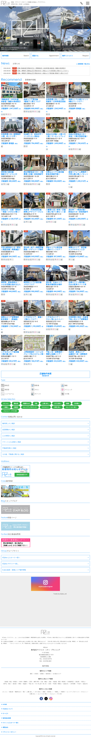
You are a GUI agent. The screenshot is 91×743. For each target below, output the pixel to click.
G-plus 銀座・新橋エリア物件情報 (14, 570)
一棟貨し (6, 407)
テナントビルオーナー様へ (11, 722)
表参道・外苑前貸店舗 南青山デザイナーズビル (33, 211)
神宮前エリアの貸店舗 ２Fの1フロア (32, 283)
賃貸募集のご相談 (8, 429)
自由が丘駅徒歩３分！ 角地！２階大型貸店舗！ (78, 135)
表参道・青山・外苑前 (11, 681)
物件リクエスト (75, 56)
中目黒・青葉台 (57, 683)
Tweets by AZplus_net (60, 594)
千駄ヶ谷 (31, 683)
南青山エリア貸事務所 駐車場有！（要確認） (10, 318)
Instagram (50, 698)
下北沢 (79, 683)
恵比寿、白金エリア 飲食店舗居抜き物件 (54, 283)
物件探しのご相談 (8, 423)
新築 (67, 403)
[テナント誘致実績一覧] (15, 497)
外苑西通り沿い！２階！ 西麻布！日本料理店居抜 (56, 100)
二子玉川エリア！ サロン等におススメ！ (55, 318)
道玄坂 (14, 683)
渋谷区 (36, 673)
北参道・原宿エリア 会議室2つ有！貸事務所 (78, 353)
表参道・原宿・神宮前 (59, 681)
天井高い (77, 403)
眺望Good (26, 403)
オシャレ (6, 403)
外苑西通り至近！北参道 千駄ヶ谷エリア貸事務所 (78, 318)
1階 (36, 403)
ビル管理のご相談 (8, 436)
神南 (19, 683)
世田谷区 (48, 673)
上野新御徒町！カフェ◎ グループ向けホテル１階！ (34, 353)
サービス (5, 713)
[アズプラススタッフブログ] (15, 513)
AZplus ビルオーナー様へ (11, 557)
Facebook (41, 698)
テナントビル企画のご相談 (11, 442)
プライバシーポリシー (9, 732)
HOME (5, 704)
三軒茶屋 (72, 683)
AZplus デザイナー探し (10, 564)
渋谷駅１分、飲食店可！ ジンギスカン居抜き (33, 135)
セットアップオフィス (30, 407)
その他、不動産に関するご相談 (13, 454)
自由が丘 (65, 683)
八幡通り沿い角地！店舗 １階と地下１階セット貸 (56, 211)
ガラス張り (57, 403)
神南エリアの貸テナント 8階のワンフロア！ (78, 100)
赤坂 (50, 681)
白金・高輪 (44, 681)
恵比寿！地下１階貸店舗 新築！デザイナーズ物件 (33, 248)
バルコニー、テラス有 (10, 411)
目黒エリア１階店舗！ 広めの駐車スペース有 (77, 283)
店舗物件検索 (45, 374)
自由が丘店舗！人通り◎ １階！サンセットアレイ (56, 135)
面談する (45, 56)
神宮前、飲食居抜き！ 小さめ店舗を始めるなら (11, 283)
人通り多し (45, 403)
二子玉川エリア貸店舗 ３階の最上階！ (10, 353)
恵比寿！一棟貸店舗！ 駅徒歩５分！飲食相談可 (78, 211)
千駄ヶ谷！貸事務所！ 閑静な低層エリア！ (55, 353)
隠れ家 (16, 403)
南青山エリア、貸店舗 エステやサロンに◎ (77, 248)
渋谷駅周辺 (70, 681)
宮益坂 (25, 683)
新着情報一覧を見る (84, 64)
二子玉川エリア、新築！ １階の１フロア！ (33, 318)
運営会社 (5, 727)
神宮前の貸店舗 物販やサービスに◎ (9, 173)
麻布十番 (36, 681)
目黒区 (42, 673)
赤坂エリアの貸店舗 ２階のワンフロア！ (54, 248)
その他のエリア (57, 673)
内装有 (16, 407)
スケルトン (45, 407)
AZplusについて (8, 709)
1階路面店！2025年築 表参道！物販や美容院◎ (11, 100)
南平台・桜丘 (7, 683)
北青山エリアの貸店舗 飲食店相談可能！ (55, 173)
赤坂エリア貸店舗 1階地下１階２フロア (32, 100)
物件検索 (15, 56)
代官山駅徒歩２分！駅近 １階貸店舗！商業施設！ (11, 248)
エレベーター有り (71, 407)
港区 (31, 673)
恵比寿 (77, 681)
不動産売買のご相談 (9, 448)
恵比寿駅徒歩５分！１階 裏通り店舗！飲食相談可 (33, 173)
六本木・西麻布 (23, 681)
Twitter (46, 698)
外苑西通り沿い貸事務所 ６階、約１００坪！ (11, 135)
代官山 (83, 681)
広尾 (30, 681)
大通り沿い (57, 407)
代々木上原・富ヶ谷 (40, 683)
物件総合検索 (7, 718)
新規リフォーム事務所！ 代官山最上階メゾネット (78, 173)
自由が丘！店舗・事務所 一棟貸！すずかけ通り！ (11, 211)
